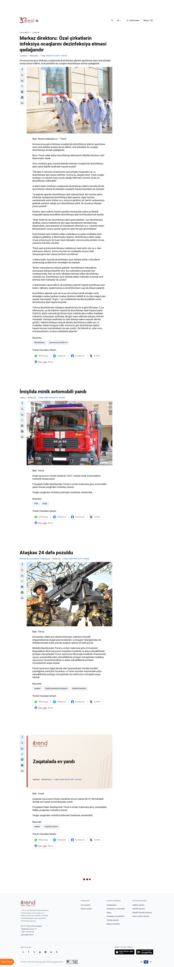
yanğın (37, 826)
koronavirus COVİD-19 (58, 342)
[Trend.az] (29, 20)
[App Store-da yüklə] (125, 952)
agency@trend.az (27, 935)
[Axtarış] (112, 20)
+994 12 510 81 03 (27, 932)
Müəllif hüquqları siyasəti (142, 913)
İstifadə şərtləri (138, 905)
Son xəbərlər (85, 905)
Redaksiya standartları (115, 916)
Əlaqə (109, 913)
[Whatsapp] (23, 952)
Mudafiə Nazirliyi (79, 688)
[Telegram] (45, 952)
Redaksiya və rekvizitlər (116, 909)
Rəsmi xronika (86, 909)
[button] (22, 69)
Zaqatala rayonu (51, 826)
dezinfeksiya (39, 342)
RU (151, 962)
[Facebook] (28, 952)
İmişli (45, 503)
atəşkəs (37, 688)
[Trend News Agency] (28, 903)
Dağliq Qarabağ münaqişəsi (56, 688)
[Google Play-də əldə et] (144, 952)
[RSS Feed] (56, 952)
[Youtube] (40, 952)
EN (141, 962)
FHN (36, 503)
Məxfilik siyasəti (138, 909)
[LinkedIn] (51, 952)
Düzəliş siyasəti (113, 920)
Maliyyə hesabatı (113, 924)
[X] (34, 952)
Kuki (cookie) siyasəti (140, 916)
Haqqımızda (111, 905)
